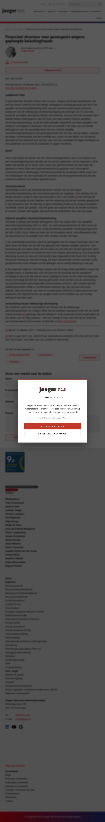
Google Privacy (62, 418)
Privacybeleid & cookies (46, 418)
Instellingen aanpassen (52, 434)
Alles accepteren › (52, 426)
